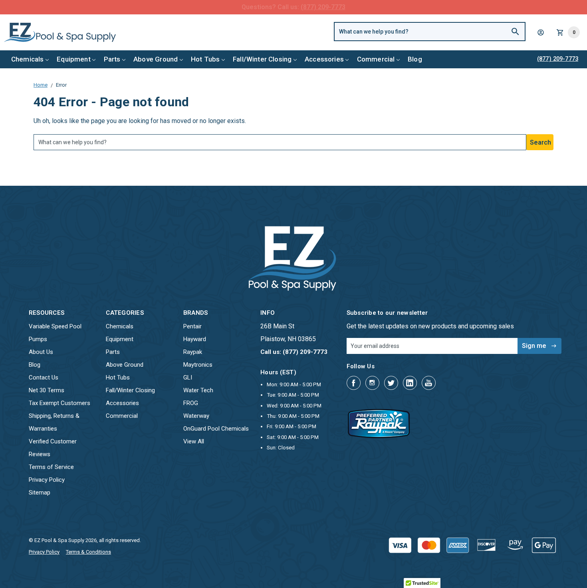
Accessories (324, 59)
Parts (112, 59)
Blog (415, 59)
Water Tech (198, 390)
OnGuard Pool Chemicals (216, 428)
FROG (190, 403)
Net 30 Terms (46, 390)
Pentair (192, 326)
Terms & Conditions (88, 552)
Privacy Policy (47, 479)
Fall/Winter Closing (262, 59)
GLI (187, 377)
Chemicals (27, 59)
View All (193, 441)
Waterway (196, 415)
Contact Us (43, 377)
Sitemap (39, 492)
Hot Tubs (205, 59)
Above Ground (155, 59)
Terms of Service (51, 467)
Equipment (74, 59)
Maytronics (197, 364)
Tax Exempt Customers (59, 403)
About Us (41, 352)
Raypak (192, 352)
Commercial (376, 59)
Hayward (194, 339)
